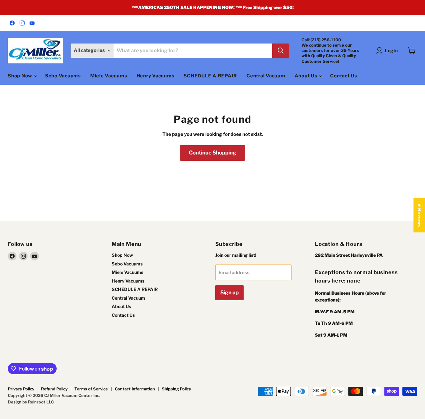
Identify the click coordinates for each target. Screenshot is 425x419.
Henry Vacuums (156, 76)
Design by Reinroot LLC (31, 401)
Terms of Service (91, 388)
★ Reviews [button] (419, 215)
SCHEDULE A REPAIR (210, 76)
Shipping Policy (176, 388)
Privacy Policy (21, 388)
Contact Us (343, 76)
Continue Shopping (212, 153)
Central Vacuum (265, 76)
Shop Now (20, 76)
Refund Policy (54, 388)
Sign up (229, 292)
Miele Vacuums (108, 76)
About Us (307, 76)
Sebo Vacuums (63, 76)
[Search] (280, 51)
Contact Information (135, 388)
